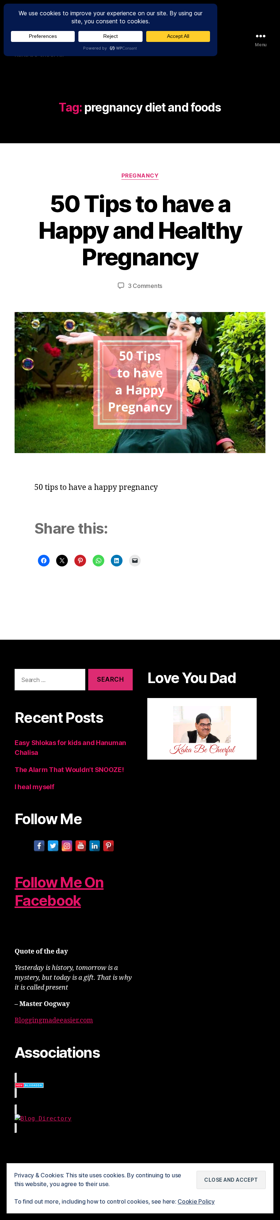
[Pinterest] (108, 845)
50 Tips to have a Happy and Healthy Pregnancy (140, 230)
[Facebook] (39, 845)
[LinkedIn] (94, 845)
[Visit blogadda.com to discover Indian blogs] (74, 1085)
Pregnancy (140, 175)
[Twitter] (53, 845)
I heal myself (34, 787)
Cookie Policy (196, 1201)
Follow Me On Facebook (59, 891)
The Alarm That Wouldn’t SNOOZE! (69, 769)
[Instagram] (67, 845)
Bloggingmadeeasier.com (54, 1020)
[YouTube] (80, 845)
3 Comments (145, 285)
